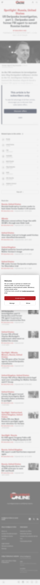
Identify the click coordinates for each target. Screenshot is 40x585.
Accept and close (20, 298)
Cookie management (28, 291)
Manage (12, 303)
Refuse (28, 303)
